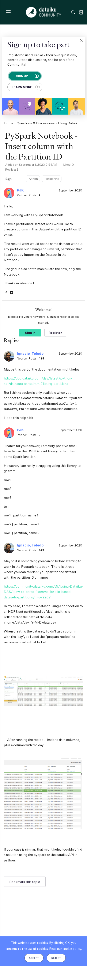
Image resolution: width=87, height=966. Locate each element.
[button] (81, 40)
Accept (34, 958)
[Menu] (8, 12)
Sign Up (22, 76)
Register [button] (55, 332)
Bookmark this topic (24, 882)
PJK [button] (20, 190)
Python (33, 178)
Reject (56, 958)
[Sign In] (81, 12)
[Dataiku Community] (43, 12)
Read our (65, 948)
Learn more (22, 87)
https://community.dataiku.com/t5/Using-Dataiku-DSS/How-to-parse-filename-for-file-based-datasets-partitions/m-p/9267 (43, 591)
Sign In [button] (30, 332)
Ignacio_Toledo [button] (30, 353)
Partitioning (51, 178)
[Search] (73, 12)
